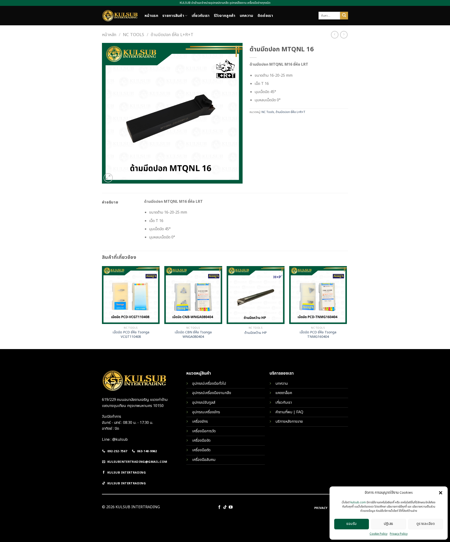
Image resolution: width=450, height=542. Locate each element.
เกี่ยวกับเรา (201, 16)
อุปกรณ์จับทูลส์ (203, 402)
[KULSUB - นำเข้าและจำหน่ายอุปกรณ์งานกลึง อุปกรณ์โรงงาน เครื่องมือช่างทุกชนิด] (120, 15)
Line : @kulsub (115, 439)
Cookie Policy (378, 534)
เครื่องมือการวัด (204, 431)
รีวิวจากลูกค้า (225, 16)
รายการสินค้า (173, 16)
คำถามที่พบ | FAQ (289, 412)
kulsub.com (358, 502)
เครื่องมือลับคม (203, 460)
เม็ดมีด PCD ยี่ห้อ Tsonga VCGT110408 (130, 334)
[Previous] (102, 307)
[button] (440, 492)
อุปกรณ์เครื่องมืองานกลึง (211, 393)
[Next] (346, 307)
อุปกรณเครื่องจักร (206, 412)
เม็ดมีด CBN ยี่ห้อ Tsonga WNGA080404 (193, 334)
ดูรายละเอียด (425, 524)
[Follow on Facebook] (219, 507)
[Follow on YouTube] (230, 507)
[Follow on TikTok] (225, 507)
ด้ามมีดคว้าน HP (255, 333)
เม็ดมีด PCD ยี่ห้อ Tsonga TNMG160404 (318, 334)
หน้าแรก (151, 16)
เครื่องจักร (200, 421)
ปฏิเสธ (388, 524)
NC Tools (133, 34)
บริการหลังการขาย (289, 421)
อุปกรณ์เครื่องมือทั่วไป (209, 383)
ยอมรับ (351, 524)
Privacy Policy (399, 534)
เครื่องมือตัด (201, 450)
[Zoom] (108, 177)
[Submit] (344, 16)
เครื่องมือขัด (201, 440)
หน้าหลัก (109, 34)
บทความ (246, 16)
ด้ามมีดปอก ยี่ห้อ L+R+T (172, 34)
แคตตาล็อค (283, 393)
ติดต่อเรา (265, 16)
